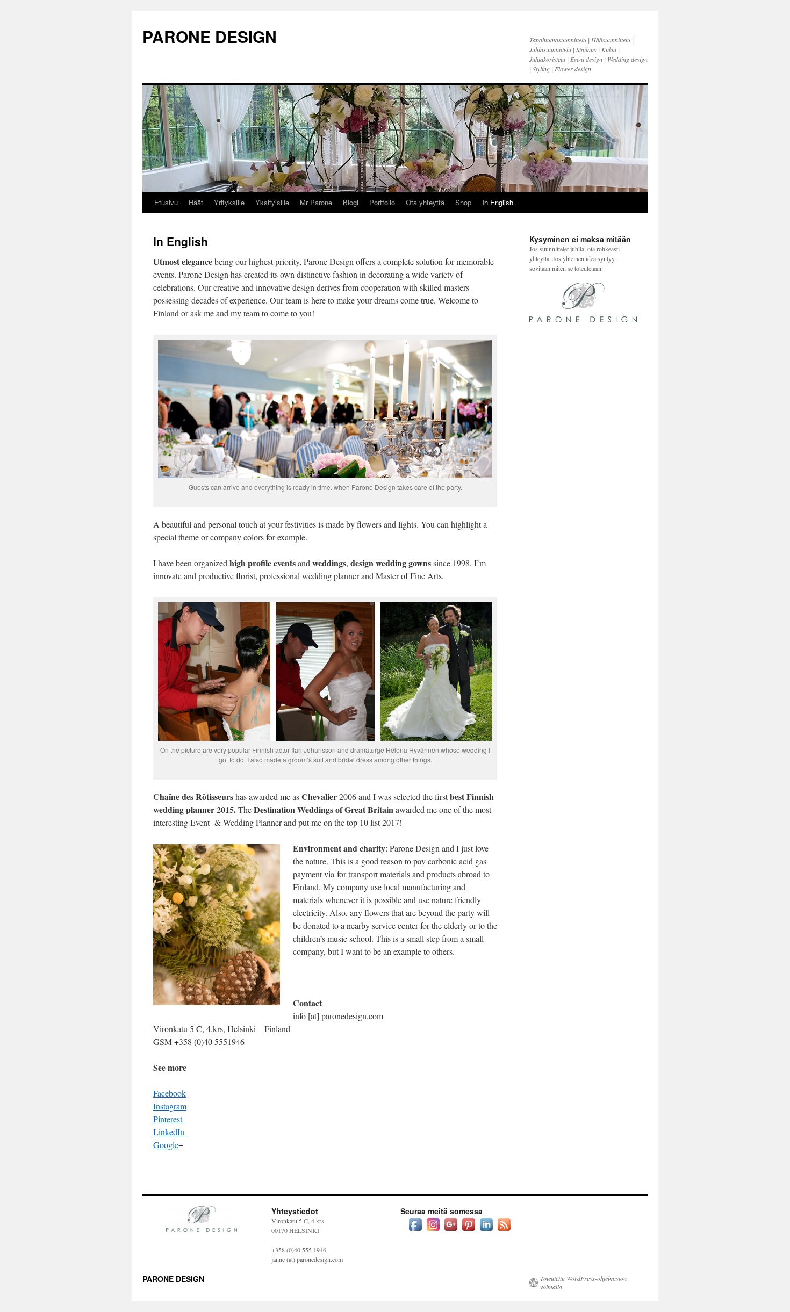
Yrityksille (229, 202)
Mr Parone (316, 202)
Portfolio (382, 202)
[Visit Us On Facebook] (415, 1230)
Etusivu (166, 202)
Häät (196, 202)
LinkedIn (170, 1131)
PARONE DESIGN (209, 36)
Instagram (169, 1106)
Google (165, 1144)
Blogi (350, 202)
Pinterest (169, 1118)
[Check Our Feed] (504, 1230)
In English (497, 202)
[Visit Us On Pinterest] (468, 1230)
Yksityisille (272, 202)
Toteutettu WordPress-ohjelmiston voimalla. (583, 1282)
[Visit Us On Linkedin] (486, 1230)
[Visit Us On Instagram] (433, 1230)
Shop (463, 202)
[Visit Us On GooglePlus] (450, 1230)
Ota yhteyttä (425, 202)
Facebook (169, 1093)
